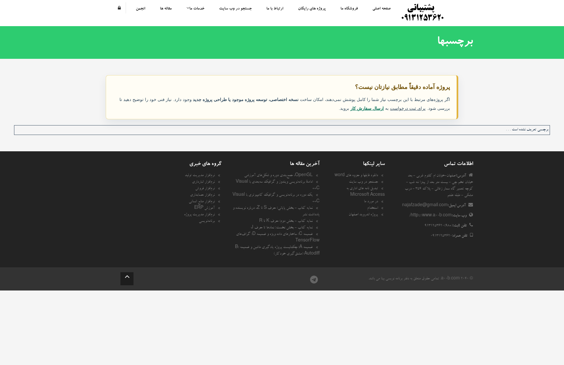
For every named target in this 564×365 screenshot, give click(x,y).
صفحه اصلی (381, 9)
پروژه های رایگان (312, 9)
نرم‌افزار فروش (205, 189)
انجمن (140, 9)
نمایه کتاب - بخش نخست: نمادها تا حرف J (282, 228)
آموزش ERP (204, 208)
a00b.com (450, 279)
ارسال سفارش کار (367, 108)
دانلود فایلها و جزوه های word (356, 176)
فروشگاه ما (349, 9)
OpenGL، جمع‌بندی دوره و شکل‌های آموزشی (278, 176)
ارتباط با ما (274, 9)
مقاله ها (166, 9)
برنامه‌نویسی (207, 221)
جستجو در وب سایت (235, 9)
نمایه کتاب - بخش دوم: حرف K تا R (286, 221)
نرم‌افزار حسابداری (202, 195)
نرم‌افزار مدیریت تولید (200, 176)
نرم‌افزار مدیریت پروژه (199, 215)
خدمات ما (196, 9)
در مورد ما (371, 202)
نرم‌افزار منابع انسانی (202, 202)
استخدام (372, 208)
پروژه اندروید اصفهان (363, 215)
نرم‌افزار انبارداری (203, 182)
